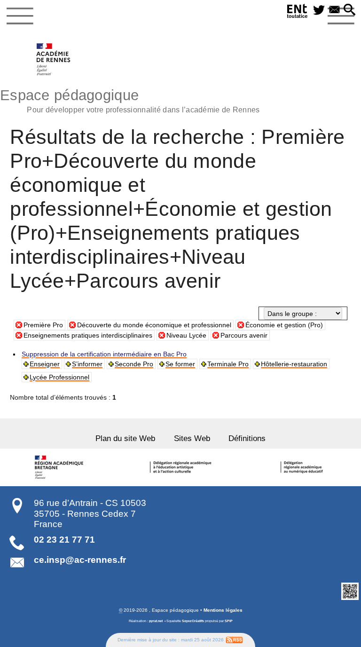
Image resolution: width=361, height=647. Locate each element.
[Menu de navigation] (20, 16)
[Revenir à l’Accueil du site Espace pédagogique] (54, 59)
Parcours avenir (243, 335)
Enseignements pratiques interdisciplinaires (88, 335)
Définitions (247, 438)
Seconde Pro (134, 364)
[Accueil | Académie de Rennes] (60, 467)
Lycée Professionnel (59, 377)
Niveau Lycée (186, 335)
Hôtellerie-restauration (294, 364)
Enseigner (45, 364)
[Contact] (334, 10)
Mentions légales (223, 610)
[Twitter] (319, 10)
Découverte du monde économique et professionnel (154, 325)
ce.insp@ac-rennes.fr (80, 560)
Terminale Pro (228, 364)
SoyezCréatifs (193, 621)
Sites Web (192, 438)
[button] (349, 10)
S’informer (87, 364)
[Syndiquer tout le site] (234, 639)
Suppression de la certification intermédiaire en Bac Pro (104, 354)
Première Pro (43, 325)
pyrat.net (156, 621)
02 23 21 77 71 (64, 539)
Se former (180, 364)
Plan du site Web (125, 438)
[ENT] (297, 12)
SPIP (229, 621)
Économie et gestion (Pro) (284, 325)
